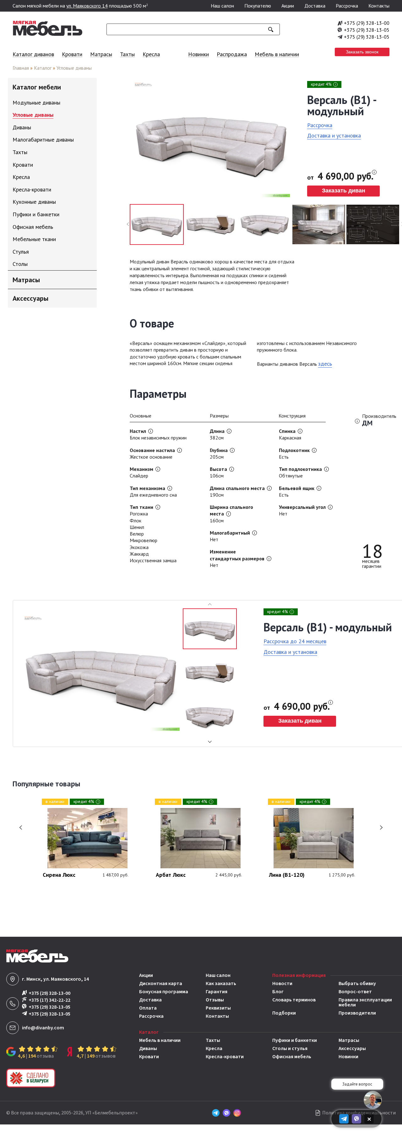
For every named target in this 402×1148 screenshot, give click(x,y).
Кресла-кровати (225, 1056)
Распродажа (232, 54)
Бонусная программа (163, 991)
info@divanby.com (43, 1027)
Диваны (148, 1048)
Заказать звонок (362, 51)
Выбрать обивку (357, 983)
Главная (21, 68)
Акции (287, 6)
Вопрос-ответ (355, 991)
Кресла (151, 54)
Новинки (198, 54)
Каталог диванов (33, 54)
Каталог (43, 68)
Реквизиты (218, 1008)
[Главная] (48, 34)
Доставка (314, 6)
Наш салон (222, 6)
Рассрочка (347, 6)
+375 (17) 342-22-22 (49, 1000)
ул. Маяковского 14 (87, 6)
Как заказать (221, 983)
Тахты (127, 54)
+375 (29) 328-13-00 (366, 23)
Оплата (148, 1008)
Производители (357, 1013)
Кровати (72, 54)
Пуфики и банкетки (294, 1040)
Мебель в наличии (277, 54)
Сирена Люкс (59, 875)
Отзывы (215, 999)
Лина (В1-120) (287, 875)
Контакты (378, 6)
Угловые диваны (74, 68)
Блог (278, 991)
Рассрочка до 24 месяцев (294, 641)
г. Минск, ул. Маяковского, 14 (55, 979)
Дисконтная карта (160, 983)
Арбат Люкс (171, 875)
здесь (325, 363)
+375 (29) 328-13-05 (366, 30)
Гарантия (216, 991)
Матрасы (101, 54)
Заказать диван (343, 190)
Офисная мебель (291, 1056)
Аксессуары (352, 1048)
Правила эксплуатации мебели (365, 1002)
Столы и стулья (289, 1048)
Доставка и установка (334, 135)
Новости (282, 983)
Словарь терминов (294, 1000)
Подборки (284, 1013)
